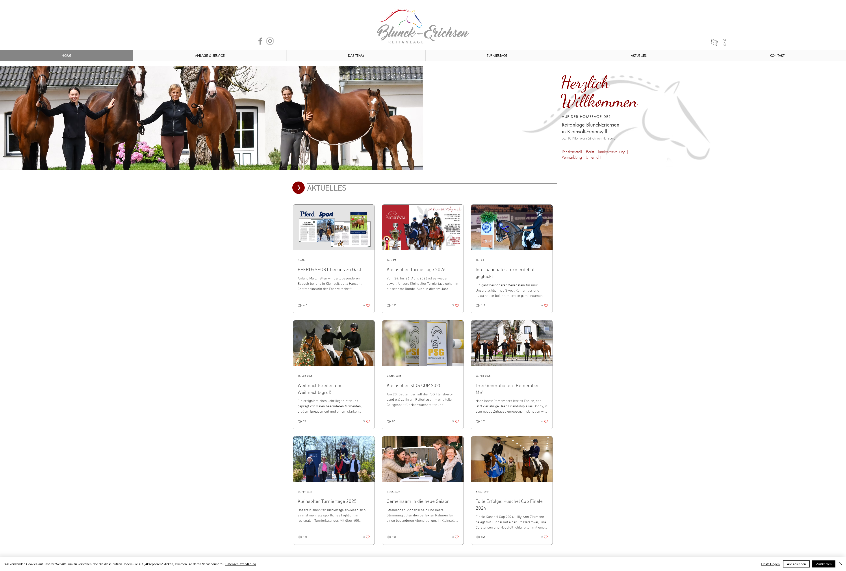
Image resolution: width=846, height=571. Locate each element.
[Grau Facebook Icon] (260, 41)
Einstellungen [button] (770, 564)
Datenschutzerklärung (240, 564)
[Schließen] (840, 563)
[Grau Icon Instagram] (270, 41)
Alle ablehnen (796, 564)
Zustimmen (824, 564)
